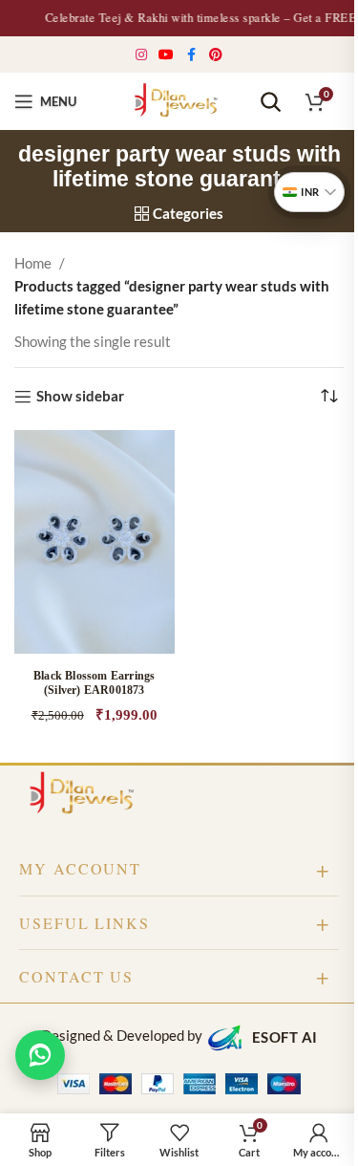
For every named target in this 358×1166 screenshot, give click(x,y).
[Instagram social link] (142, 55)
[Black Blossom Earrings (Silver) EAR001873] (94, 542)
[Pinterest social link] (216, 55)
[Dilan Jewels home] (86, 795)
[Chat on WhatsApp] (40, 1055)
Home (33, 262)
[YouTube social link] (166, 55)
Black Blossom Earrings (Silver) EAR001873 (94, 683)
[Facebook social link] (191, 55)
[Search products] (270, 101)
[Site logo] (179, 99)
